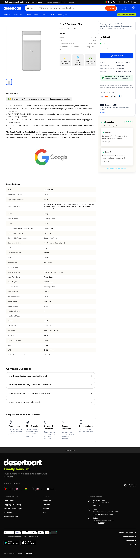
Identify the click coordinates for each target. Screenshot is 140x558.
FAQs (133, 544)
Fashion (44, 15)
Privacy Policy (129, 536)
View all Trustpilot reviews (116, 168)
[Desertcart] (12, 8)
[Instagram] (125, 485)
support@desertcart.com (103, 514)
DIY (52, 15)
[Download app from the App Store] (28, 543)
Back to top (70, 450)
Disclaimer (131, 540)
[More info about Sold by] (130, 62)
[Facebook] (134, 485)
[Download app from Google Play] (11, 543)
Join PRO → (104, 113)
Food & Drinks (32, 15)
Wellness (7, 15)
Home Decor (18, 15)
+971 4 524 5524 (99, 523)
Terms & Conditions (127, 532)
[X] (130, 485)
